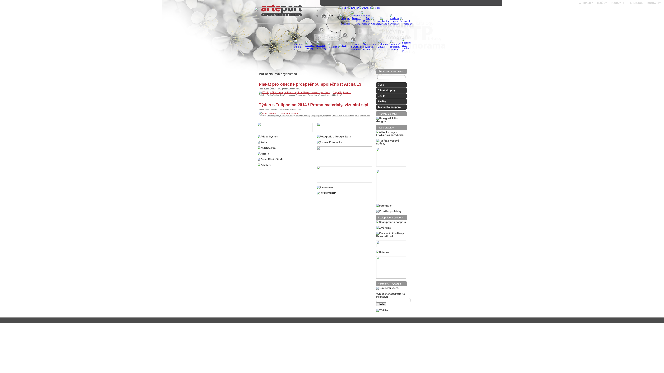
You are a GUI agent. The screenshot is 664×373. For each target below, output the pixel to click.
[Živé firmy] (383, 227)
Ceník (381, 95)
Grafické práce (273, 95)
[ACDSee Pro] (267, 147)
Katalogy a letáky (287, 116)
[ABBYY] (264, 153)
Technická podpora (389, 107)
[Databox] (382, 252)
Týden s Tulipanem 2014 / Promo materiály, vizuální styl (313, 104)
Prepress (327, 116)
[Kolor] (262, 142)
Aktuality (586, 3)
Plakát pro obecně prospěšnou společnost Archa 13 (310, 84)
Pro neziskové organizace (319, 95)
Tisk (357, 116)
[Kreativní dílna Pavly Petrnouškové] (391, 236)
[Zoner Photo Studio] (271, 159)
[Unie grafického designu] (391, 121)
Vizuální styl (365, 116)
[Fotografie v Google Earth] (334, 136)
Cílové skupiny (386, 90)
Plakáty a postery (287, 95)
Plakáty (340, 95)
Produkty (617, 3)
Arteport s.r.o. (294, 89)
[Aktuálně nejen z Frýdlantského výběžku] (391, 134)
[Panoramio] (325, 187)
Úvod (381, 84)
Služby (602, 3)
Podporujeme (301, 95)
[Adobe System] (268, 136)
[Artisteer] (264, 165)
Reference (636, 3)
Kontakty (654, 3)
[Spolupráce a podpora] (391, 222)
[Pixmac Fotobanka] (329, 142)
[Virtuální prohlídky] (388, 211)
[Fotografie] (383, 205)
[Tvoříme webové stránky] (391, 143)
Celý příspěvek (342, 92)
